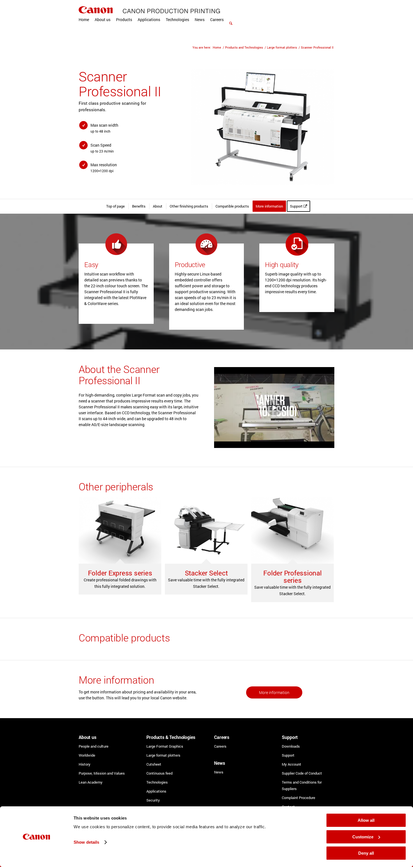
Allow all (366, 820)
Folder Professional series (292, 576)
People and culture (93, 746)
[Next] (321, 127)
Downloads (291, 746)
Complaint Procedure (298, 797)
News (218, 772)
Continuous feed (159, 773)
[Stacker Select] (206, 530)
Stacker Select (206, 572)
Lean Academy (91, 782)
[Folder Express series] (120, 530)
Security (153, 800)
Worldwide (87, 755)
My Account (291, 764)
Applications (156, 791)
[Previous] (199, 127)
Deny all (366, 853)
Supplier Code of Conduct (302, 773)
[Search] (230, 17)
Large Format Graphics (164, 746)
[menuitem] (84, 19)
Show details (86, 842)
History (84, 764)
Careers (220, 746)
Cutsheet (153, 764)
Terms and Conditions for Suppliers (302, 785)
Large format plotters (163, 755)
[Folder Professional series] (292, 530)
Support (288, 755)
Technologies (157, 782)
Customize (362, 836)
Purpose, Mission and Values (102, 773)
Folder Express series (120, 572)
